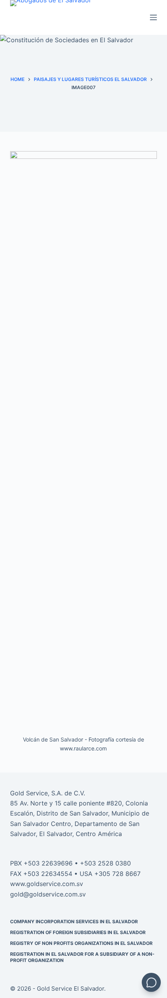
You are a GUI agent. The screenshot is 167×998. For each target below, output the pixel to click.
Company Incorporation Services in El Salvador (74, 921)
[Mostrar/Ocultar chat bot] (151, 982)
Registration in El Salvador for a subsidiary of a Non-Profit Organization (82, 957)
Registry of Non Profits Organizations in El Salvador (81, 943)
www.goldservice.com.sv (46, 884)
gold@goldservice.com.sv (48, 894)
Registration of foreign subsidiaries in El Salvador (78, 932)
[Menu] (153, 17)
